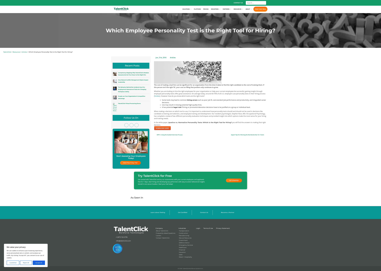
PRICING (206, 9)
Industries (182, 228)
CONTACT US (238, 3)
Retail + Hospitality (185, 257)
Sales (180, 254)
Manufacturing (184, 235)
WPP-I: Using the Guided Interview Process (169, 135)
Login (198, 228)
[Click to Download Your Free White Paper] (162, 128)
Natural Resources (185, 238)
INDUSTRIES (215, 9)
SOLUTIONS (186, 9)
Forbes (157, 96)
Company (159, 228)
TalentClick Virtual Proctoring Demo (129, 103)
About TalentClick (162, 231)
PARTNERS (226, 9)
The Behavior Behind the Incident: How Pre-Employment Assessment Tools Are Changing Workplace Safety (132, 89)
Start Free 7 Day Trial (130, 163)
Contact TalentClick (162, 238)
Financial (182, 250)
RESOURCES (237, 9)
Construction (183, 233)
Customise (13, 263)
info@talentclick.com (123, 241)
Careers (158, 235)
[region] (26, 255)
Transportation (184, 231)
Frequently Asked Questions (165, 233)
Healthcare (182, 247)
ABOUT (248, 9)
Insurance (182, 252)
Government (183, 240)
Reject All (26, 263)
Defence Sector (184, 243)
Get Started (234, 180)
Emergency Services (186, 245)
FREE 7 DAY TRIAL (260, 9)
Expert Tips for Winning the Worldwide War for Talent (247, 135)
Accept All (39, 263)
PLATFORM (197, 9)
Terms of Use (208, 228)
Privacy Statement (223, 228)
